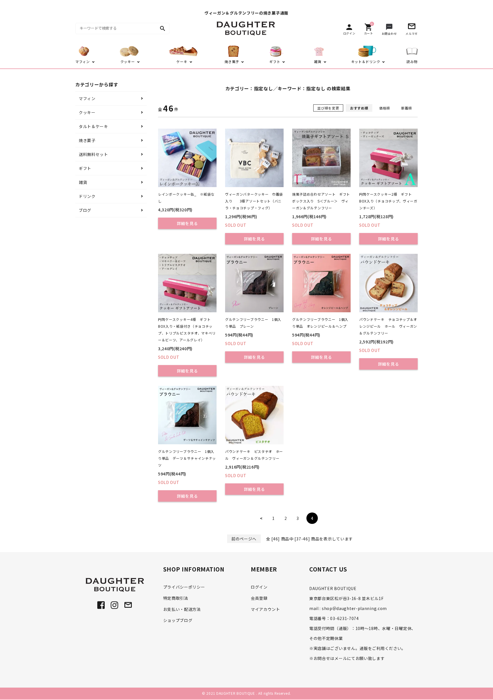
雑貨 (83, 182)
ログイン (259, 587)
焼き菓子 (87, 140)
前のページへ (243, 539)
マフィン (87, 98)
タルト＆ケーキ (93, 126)
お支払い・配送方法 (182, 609)
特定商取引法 (175, 598)
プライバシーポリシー (184, 587)
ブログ (85, 210)
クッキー (87, 112)
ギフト (85, 168)
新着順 (406, 108)
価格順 (384, 108)
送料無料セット (93, 154)
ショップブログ (178, 620)
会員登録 (259, 598)
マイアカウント (265, 609)
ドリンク (87, 196)
